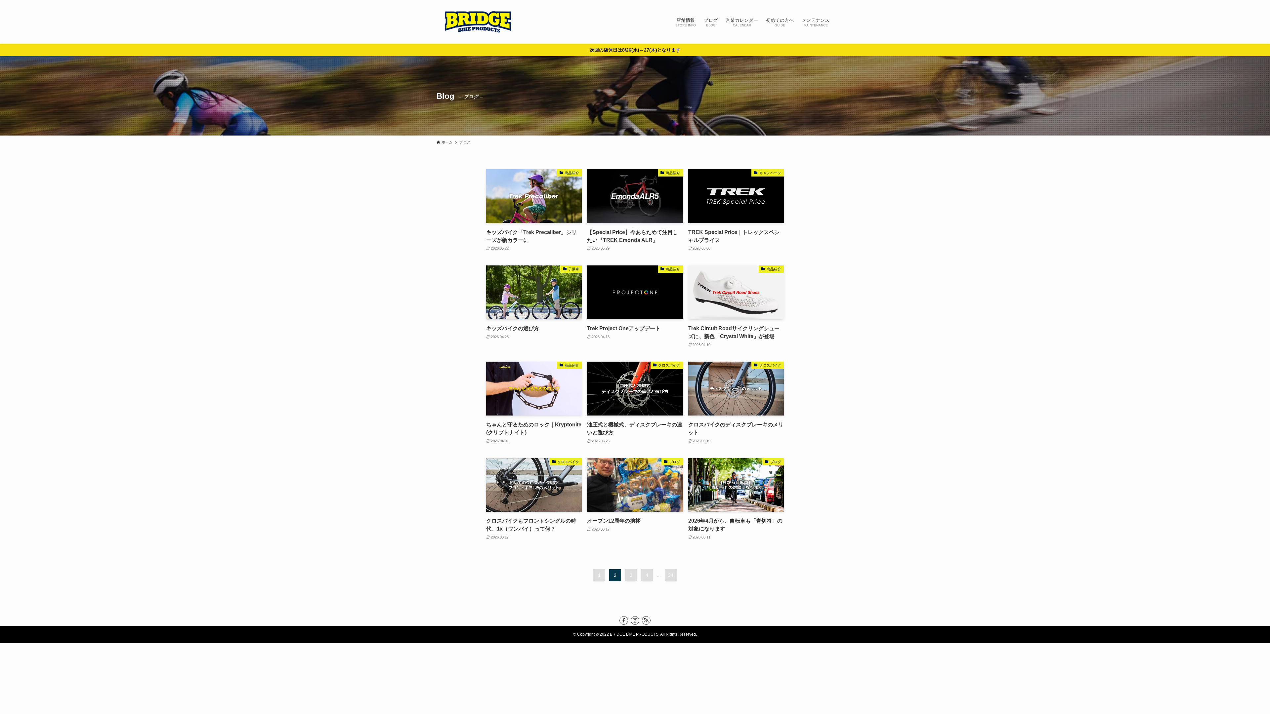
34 (670, 575)
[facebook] (623, 620)
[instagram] (635, 620)
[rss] (646, 620)
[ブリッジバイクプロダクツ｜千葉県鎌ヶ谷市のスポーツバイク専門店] (478, 21)
